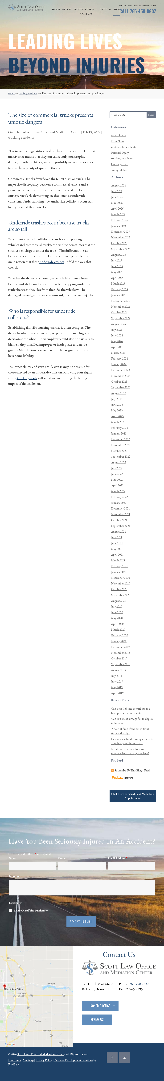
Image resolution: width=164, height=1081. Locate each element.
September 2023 (120, 387)
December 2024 (120, 301)
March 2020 (118, 629)
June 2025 (117, 266)
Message (14, 876)
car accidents (118, 135)
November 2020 (120, 583)
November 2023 (120, 376)
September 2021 (120, 526)
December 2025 (120, 231)
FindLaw (13, 1064)
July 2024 (116, 329)
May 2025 (117, 272)
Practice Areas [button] (84, 9)
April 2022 (117, 485)
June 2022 (117, 474)
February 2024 (119, 358)
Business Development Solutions (73, 1060)
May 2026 (117, 203)
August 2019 (118, 670)
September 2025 (120, 249)
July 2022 (116, 468)
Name (12, 858)
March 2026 (118, 214)
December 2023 (120, 370)
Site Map (28, 1060)
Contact (86, 14)
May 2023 (117, 410)
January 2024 (119, 364)
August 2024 (118, 324)
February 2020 (119, 635)
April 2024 (117, 347)
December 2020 (120, 578)
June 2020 (117, 612)
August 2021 (118, 531)
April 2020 (117, 624)
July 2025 (116, 260)
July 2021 (116, 537)
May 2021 (117, 549)
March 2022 (118, 491)
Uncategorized (119, 164)
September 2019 (120, 664)
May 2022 (117, 479)
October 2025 (119, 243)
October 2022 (119, 451)
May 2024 (117, 341)
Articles (105, 9)
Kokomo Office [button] (100, 1005)
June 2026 (117, 197)
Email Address (117, 858)
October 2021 (119, 520)
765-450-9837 (143, 11)
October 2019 (119, 658)
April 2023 (117, 416)
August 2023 (118, 393)
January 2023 (119, 433)
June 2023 (117, 404)
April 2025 (117, 278)
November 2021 (120, 514)
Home (56, 9)
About (67, 9)
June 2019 (117, 681)
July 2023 (116, 399)
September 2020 (120, 595)
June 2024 (117, 335)
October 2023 (119, 381)
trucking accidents (21, 137)
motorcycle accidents (123, 147)
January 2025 (119, 295)
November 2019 (120, 652)
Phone (62, 858)
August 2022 (118, 462)
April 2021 (117, 554)
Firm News (117, 141)
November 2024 (120, 306)
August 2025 (118, 255)
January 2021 (119, 572)
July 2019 (116, 676)
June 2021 (117, 543)
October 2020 (119, 589)
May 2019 (117, 687)
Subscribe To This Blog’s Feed (132, 770)
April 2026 (117, 208)
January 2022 (119, 503)
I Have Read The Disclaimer (31, 910)
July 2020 (116, 606)
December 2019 (120, 647)
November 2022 (120, 445)
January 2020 (119, 641)
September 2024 (120, 318)
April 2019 (117, 693)
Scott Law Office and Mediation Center (54, 132)
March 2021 (118, 560)
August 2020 (118, 601)
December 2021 (120, 508)
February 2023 (119, 428)
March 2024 (118, 353)
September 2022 (120, 456)
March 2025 (118, 283)
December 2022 (120, 439)
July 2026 (116, 191)
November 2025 (120, 237)
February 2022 (119, 497)
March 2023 (118, 422)
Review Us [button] (97, 1019)
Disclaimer (15, 903)
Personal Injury (120, 152)
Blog (116, 9)
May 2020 (117, 618)
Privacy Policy (44, 1060)
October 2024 (119, 312)
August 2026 (118, 185)
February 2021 (119, 566)
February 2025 (119, 289)
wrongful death (120, 170)
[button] (161, 1058)
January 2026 (119, 226)
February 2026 (119, 220)
